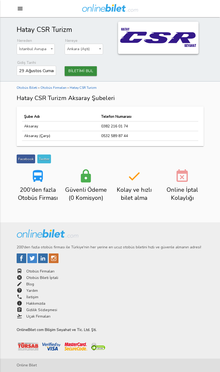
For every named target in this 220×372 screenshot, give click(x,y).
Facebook (26, 159)
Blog (30, 284)
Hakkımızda (35, 303)
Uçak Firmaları (38, 316)
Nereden (24, 40)
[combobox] (36, 49)
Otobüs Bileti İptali (42, 277)
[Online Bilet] (110, 9)
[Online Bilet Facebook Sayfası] (22, 261)
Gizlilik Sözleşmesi (41, 309)
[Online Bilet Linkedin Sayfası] (43, 261)
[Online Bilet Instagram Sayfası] (53, 261)
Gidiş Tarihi (26, 62)
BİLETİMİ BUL (80, 70)
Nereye (71, 40)
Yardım (32, 290)
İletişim (32, 297)
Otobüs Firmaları (40, 271)
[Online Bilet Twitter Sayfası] (32, 261)
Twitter (44, 159)
